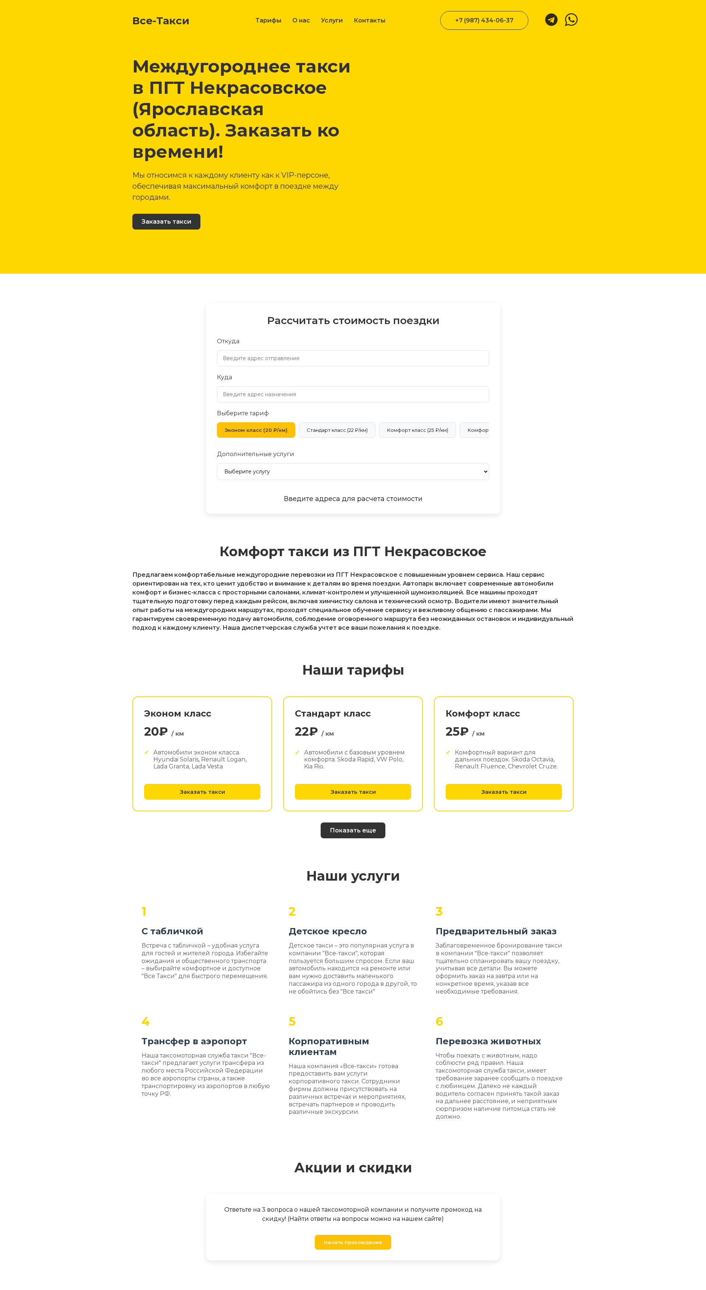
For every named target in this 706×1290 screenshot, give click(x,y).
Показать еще (353, 830)
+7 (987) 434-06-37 (484, 20)
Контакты (369, 20)
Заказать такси (166, 221)
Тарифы (268, 20)
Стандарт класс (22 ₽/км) (337, 430)
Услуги (332, 20)
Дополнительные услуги (255, 454)
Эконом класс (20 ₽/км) (256, 430)
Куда (224, 377)
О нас (301, 20)
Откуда (228, 341)
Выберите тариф (243, 413)
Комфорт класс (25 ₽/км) (417, 430)
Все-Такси (160, 20)
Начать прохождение (353, 1242)
